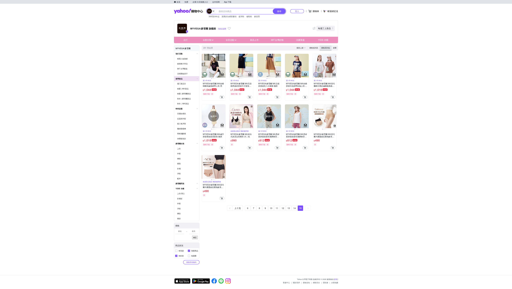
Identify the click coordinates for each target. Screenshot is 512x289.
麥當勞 (257, 16)
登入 (297, 11)
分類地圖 (334, 282)
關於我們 (296, 282)
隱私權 (325, 282)
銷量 (335, 47)
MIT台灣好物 (277, 39)
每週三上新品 (324, 28)
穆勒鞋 (249, 16)
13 (288, 208)
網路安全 (316, 282)
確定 (195, 237)
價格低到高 (313, 47)
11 (277, 208)
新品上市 (254, 39)
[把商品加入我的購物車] (221, 97)
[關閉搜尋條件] (213, 11)
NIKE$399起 (214, 16)
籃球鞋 (241, 16)
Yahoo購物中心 (188, 11)
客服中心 (286, 282)
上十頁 (237, 208)
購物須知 (306, 282)
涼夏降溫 (300, 39)
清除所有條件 (191, 262)
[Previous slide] (203, 65)
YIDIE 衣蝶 (323, 39)
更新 (336, 279)
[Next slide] (223, 65)
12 (283, 208)
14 (294, 208)
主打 (185, 39)
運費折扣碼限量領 (229, 16)
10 (271, 208)
